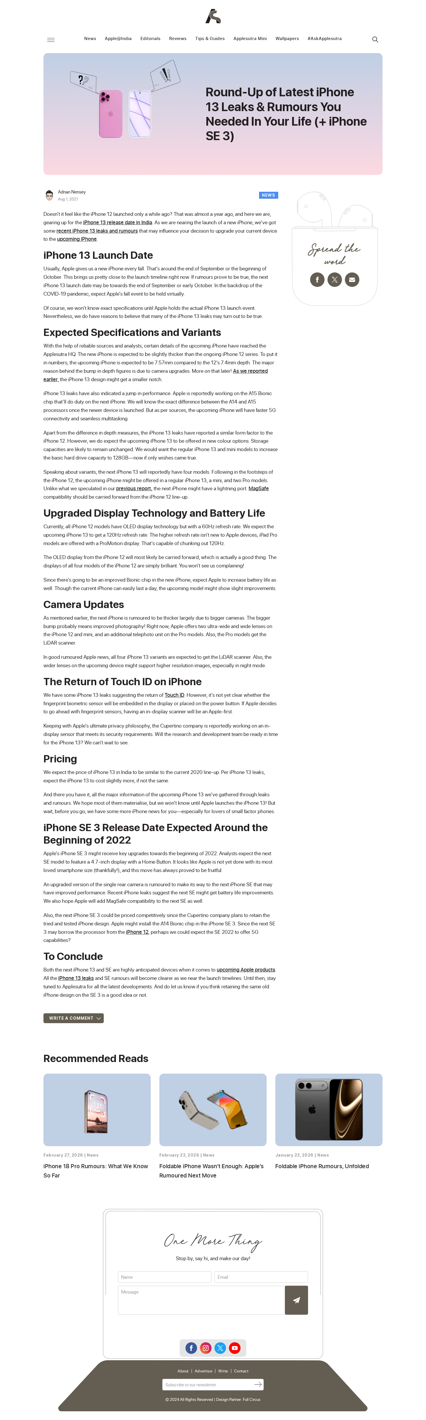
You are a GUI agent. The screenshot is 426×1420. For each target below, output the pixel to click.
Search (375, 39)
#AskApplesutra (325, 38)
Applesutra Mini (250, 38)
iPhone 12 (137, 931)
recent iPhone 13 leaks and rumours (97, 230)
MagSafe (259, 488)
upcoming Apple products (246, 969)
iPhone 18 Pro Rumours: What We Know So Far (95, 1170)
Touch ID (174, 694)
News (90, 38)
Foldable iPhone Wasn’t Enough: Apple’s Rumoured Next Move (211, 1170)
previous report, (134, 488)
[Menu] (50, 39)
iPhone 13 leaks (76, 977)
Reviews (178, 38)
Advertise (203, 1371)
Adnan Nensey (72, 192)
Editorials (151, 38)
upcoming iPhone (77, 238)
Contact (241, 1371)
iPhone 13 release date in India (117, 222)
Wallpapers (287, 38)
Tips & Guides (210, 38)
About (183, 1371)
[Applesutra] (213, 16)
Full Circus (252, 1399)
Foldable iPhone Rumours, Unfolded (322, 1166)
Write (223, 1371)
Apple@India (118, 38)
